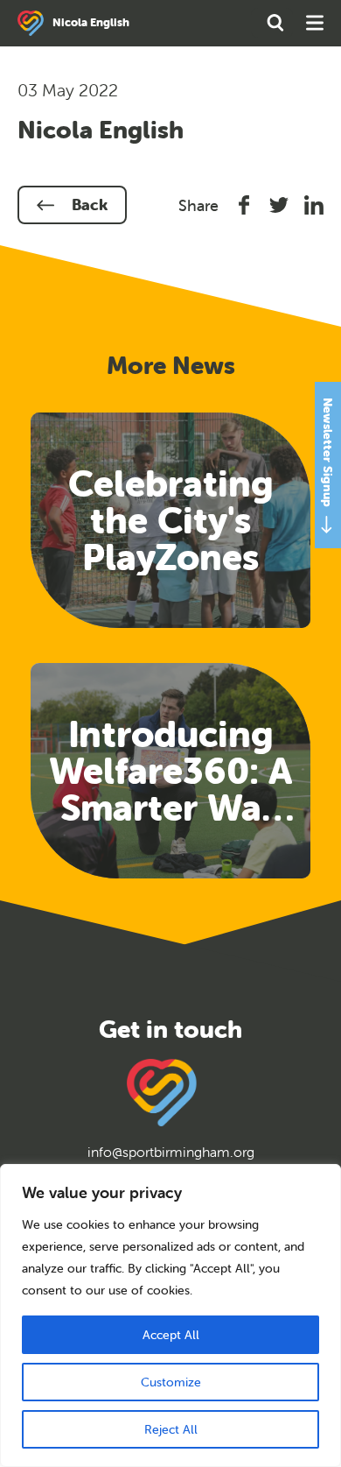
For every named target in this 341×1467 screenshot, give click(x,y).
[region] (170, 1315)
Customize (171, 1382)
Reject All (171, 1429)
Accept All (171, 1335)
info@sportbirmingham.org (170, 1151)
